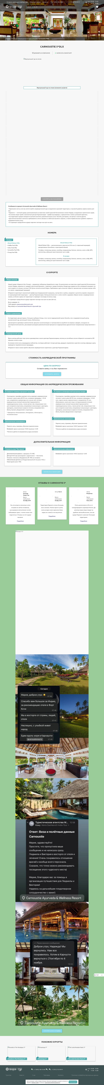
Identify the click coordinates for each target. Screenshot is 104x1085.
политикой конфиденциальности (52, 1082)
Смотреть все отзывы (52, 1031)
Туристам (8, 1075)
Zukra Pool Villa (12, 247)
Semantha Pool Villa (13, 250)
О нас (33, 1075)
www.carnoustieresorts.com (25, 304)
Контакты (45, 2)
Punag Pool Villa (12, 252)
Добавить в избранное (42, 53)
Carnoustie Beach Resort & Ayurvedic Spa (29, 306)
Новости (21, 1075)
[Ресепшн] (52, 96)
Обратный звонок (35, 2)
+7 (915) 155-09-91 (74, 2)
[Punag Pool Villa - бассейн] (52, 166)
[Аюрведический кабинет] (52, 131)
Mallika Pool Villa (13, 245)
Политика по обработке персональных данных (85, 1075)
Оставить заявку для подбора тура (17, 2)
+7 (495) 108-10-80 (57, 2)
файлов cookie (35, 1082)
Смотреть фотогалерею (52, 199)
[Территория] (52, 119)
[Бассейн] (52, 178)
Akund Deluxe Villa (14, 243)
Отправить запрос (52, 374)
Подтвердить (72, 1082)
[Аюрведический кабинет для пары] (52, 154)
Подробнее (20, 521)
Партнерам (47, 1075)
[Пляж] (52, 143)
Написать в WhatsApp (64, 53)
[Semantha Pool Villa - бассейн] (52, 108)
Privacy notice (97, 975)
